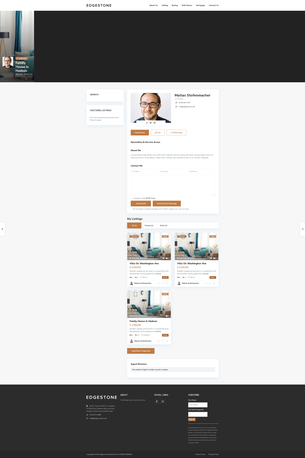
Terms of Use (200, 454)
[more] (158, 274)
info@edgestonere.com (98, 418)
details (165, 277)
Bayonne (19, 74)
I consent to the (144, 198)
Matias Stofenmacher (192, 95)
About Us (154, 5)
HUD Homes (187, 5)
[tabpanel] (17, 46)
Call (159, 132)
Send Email (140, 132)
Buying (175, 5)
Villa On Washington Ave (144, 263)
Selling (165, 5)
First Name (192, 400)
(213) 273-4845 (95, 415)
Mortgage (200, 5)
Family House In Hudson (22, 67)
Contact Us (214, 5)
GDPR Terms (150, 198)
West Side (135, 258)
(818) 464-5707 (185, 103)
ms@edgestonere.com (187, 107)
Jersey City (28, 74)
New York (143, 258)
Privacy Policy (214, 454)
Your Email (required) (196, 410)
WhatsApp (177, 132)
